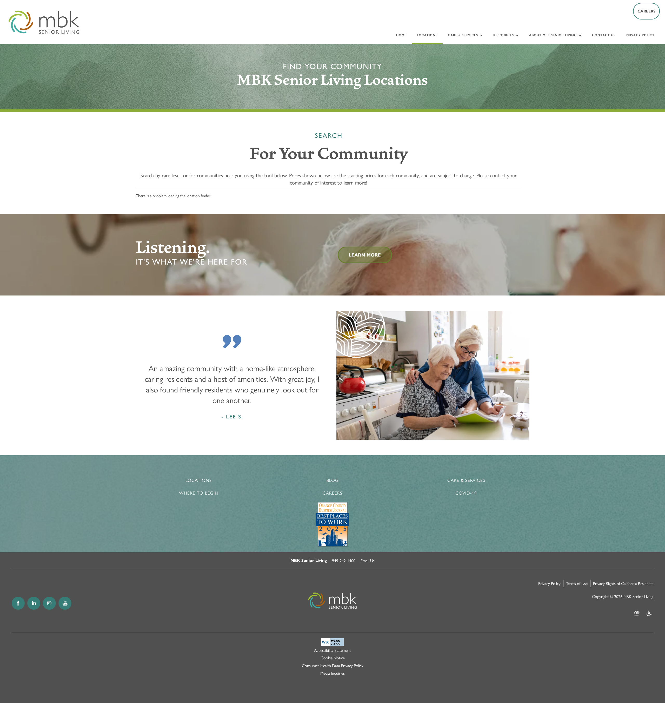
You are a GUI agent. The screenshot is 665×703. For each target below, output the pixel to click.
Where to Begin (198, 493)
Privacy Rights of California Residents (623, 583)
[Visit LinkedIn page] (33, 603)
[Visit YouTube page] (64, 603)
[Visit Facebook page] (18, 603)
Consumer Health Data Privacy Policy (332, 665)
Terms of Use (577, 583)
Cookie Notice (333, 658)
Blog (332, 480)
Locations (198, 480)
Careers (332, 493)
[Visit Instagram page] (49, 603)
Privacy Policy (549, 583)
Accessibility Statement (332, 650)
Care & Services (466, 480)
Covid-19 (466, 493)
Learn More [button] (365, 255)
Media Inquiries (332, 673)
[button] (646, 11)
